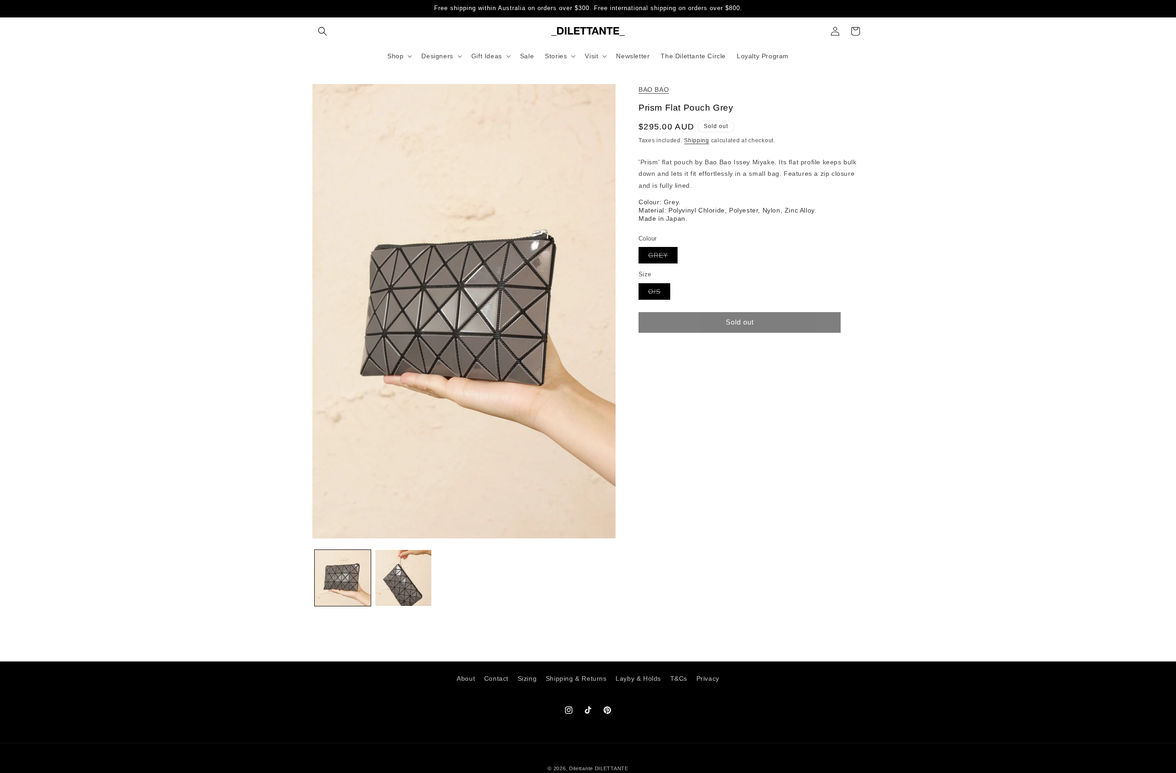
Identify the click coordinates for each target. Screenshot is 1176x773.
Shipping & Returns (576, 678)
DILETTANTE (611, 768)
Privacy (707, 678)
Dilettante (581, 768)
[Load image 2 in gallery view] (403, 578)
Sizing (527, 678)
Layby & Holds (638, 678)
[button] (322, 31)
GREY (663, 257)
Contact (496, 678)
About (466, 678)
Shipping (696, 140)
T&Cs (678, 678)
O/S (659, 293)
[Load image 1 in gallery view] (343, 578)
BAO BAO (654, 89)
